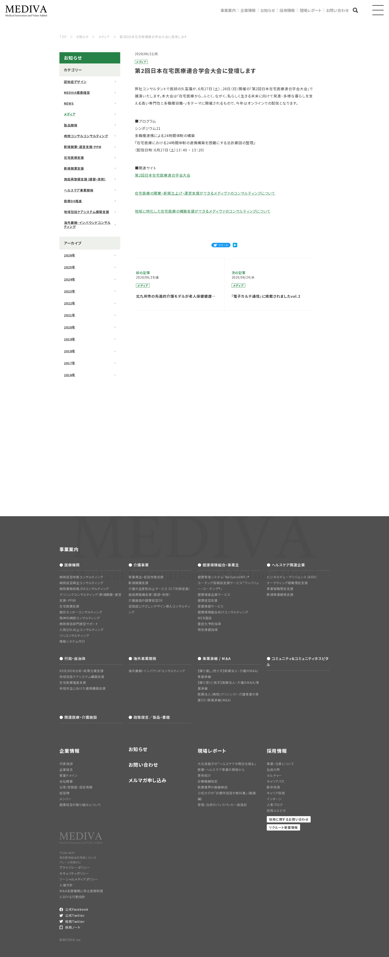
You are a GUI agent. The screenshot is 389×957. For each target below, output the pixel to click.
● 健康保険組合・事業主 (218, 564)
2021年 (69, 315)
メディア (69, 114)
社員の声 (273, 769)
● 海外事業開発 (142, 658)
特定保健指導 (208, 629)
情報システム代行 (72, 641)
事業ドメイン (68, 775)
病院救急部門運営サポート (78, 623)
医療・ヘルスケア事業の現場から (221, 769)
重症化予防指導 (209, 623)
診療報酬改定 (208, 781)
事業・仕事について (280, 763)
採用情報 (287, 10)
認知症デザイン (75, 81)
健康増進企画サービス (214, 594)
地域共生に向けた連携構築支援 (82, 688)
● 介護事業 (139, 564)
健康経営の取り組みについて (80, 804)
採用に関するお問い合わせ (288, 819)
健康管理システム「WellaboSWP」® (223, 577)
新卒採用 (273, 787)
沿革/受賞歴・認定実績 (76, 787)
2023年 (69, 291)
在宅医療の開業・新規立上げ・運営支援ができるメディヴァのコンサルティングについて (205, 193)
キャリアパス (276, 781)
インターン (274, 799)
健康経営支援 (208, 600)
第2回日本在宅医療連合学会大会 (162, 175)
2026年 (69, 255)
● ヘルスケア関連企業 (286, 564)
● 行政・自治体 (72, 658)
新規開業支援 (74, 168)
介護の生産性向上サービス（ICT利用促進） (159, 588)
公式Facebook (76, 909)
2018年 (69, 351)
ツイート (223, 245)
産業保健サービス (211, 606)
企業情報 (248, 10)
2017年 (69, 363)
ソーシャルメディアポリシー (78, 879)
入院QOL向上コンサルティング (81, 629)
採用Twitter (75, 921)
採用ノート (73, 927)
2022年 (69, 303)
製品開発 (70, 125)
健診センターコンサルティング (80, 612)
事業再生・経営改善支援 (146, 577)
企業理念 (66, 769)
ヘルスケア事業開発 (78, 190)
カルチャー (274, 775)
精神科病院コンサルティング (79, 618)
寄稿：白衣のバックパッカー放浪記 (222, 804)
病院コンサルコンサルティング (86, 136)
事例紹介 (204, 775)
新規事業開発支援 (280, 594)
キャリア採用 (276, 793)
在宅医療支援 (74, 157)
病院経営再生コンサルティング (81, 583)
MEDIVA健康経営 (77, 92)
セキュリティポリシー (74, 873)
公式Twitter (75, 915)
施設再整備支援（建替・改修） (85, 179)
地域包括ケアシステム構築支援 (86, 211)
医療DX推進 (73, 201)
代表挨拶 (66, 763)
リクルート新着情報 (283, 827)
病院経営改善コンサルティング (81, 577)
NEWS (69, 103)
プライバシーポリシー (74, 867)
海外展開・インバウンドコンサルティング (87, 224)
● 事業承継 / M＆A (214, 658)
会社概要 (66, 781)
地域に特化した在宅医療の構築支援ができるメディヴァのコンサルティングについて (202, 211)
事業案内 (228, 10)
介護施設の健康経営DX (146, 600)
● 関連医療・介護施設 (78, 717)
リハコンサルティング (74, 635)
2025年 (69, 267)
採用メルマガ (276, 810)
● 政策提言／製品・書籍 (149, 717)
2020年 (69, 327)
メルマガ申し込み (148, 780)
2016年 (69, 375)
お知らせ (267, 10)
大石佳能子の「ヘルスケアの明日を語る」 (227, 763)
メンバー (65, 799)
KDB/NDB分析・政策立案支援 (81, 671)
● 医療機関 (69, 564)
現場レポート (310, 10)
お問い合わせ (337, 10)
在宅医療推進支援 (72, 682)
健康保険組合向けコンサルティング (223, 612)
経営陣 (64, 793)
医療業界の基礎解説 (213, 787)
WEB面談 (205, 618)
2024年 (69, 279)
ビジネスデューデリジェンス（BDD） (292, 577)
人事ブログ (275, 804)
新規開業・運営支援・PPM (82, 146)
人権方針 (66, 885)
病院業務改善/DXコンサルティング (84, 588)
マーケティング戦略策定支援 (287, 583)
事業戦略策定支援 (280, 588)
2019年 (69, 339)
